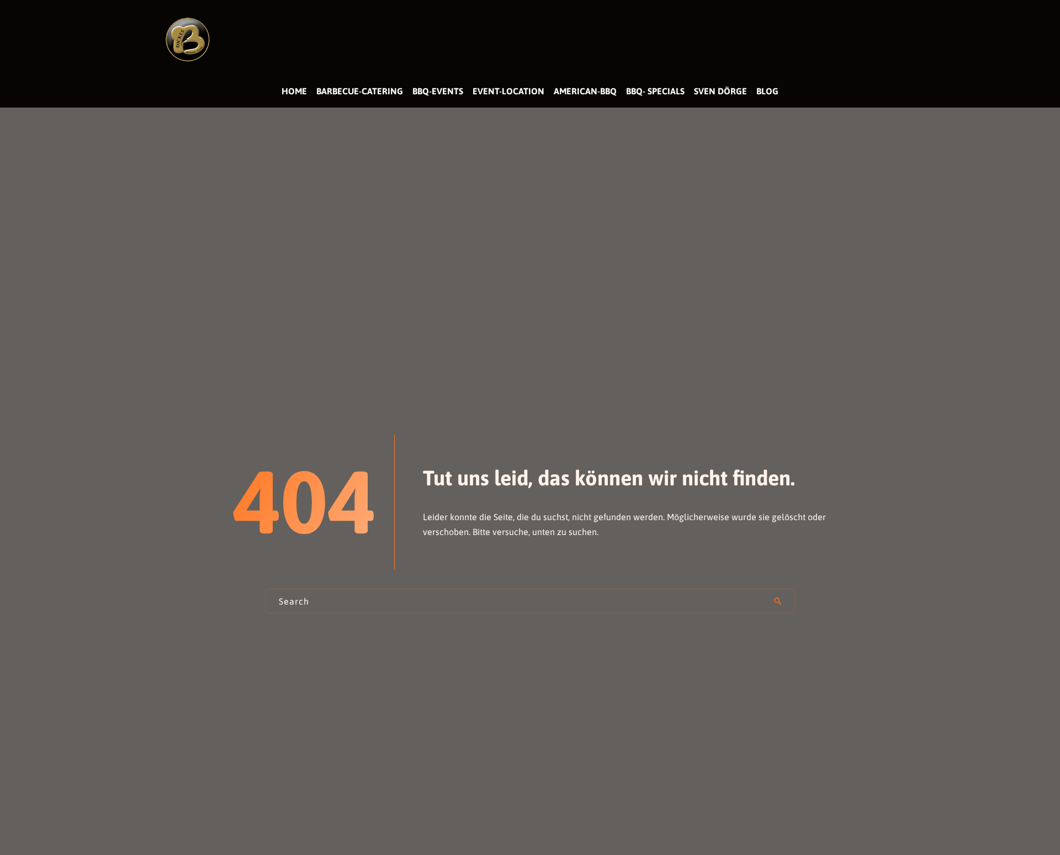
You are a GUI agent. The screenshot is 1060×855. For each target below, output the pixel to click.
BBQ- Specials (655, 91)
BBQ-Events (437, 91)
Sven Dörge (720, 91)
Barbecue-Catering (359, 91)
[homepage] (188, 39)
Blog (767, 91)
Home (294, 91)
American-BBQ (585, 91)
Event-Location (508, 91)
